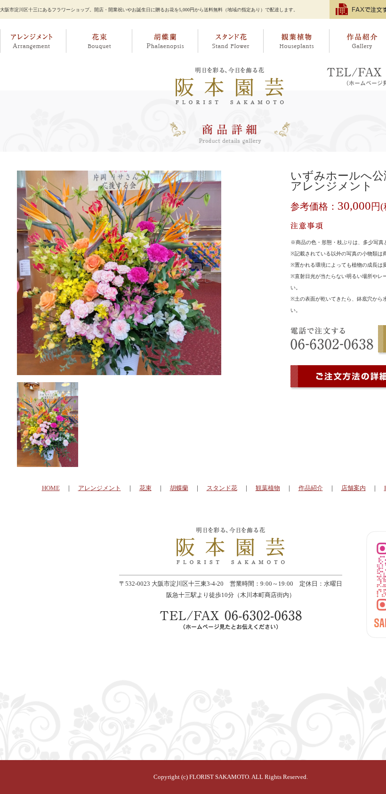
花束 (99, 41)
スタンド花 (231, 41)
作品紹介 (310, 487)
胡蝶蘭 (165, 41)
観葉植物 (297, 41)
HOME (51, 487)
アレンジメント (33, 41)
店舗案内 (353, 487)
